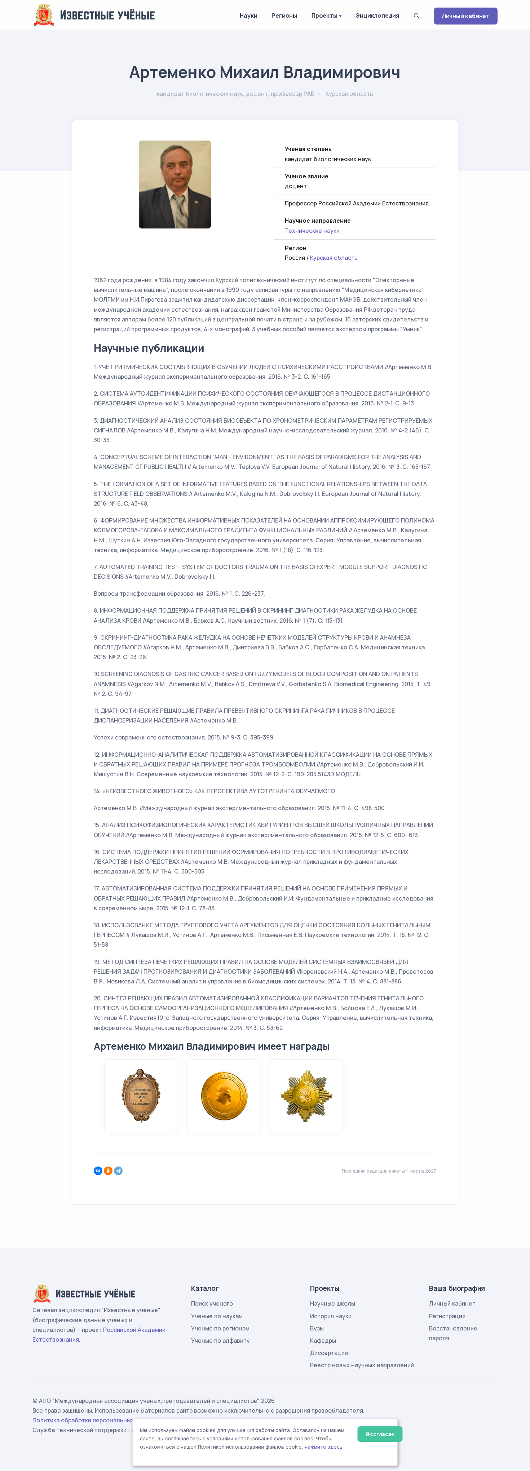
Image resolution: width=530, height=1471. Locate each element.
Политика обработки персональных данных (94, 1420)
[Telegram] (118, 1170)
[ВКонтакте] (98, 1170)
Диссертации (329, 1353)
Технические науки (312, 231)
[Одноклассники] (108, 1170)
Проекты (324, 15)
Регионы (284, 15)
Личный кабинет (466, 16)
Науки (248, 15)
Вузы (317, 1328)
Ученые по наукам (217, 1316)
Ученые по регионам (220, 1328)
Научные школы (332, 1303)
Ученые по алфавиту (220, 1341)
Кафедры (323, 1341)
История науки (331, 1316)
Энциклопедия (377, 15)
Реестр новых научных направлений (362, 1365)
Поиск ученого (212, 1303)
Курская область (334, 258)
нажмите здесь (324, 1447)
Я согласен (380, 1434)
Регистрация (447, 1316)
